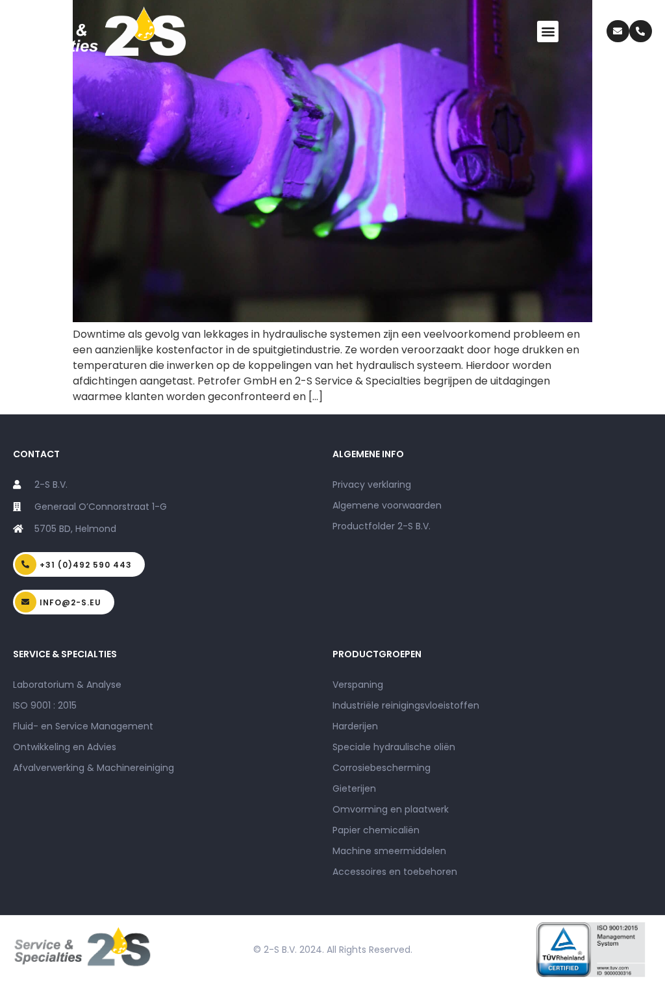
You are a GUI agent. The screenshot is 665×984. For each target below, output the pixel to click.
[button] (547, 31)
